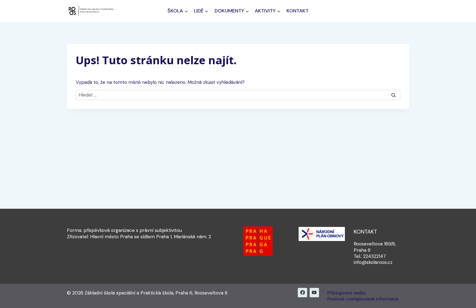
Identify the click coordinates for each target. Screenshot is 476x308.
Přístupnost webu (346, 293)
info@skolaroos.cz (373, 262)
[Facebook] (302, 292)
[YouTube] (314, 292)
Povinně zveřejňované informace (362, 299)
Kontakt (297, 10)
